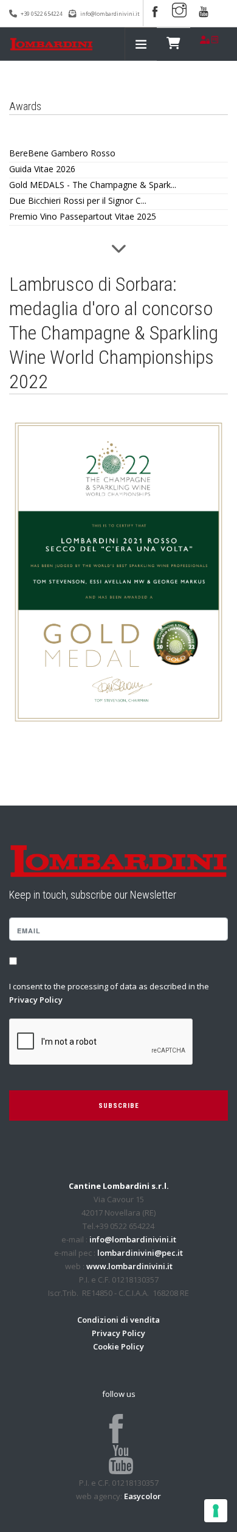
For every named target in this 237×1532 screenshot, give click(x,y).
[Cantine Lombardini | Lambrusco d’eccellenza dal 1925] (51, 44)
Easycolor (142, 1496)
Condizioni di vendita (118, 1319)
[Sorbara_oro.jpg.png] (118, 570)
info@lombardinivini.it (110, 14)
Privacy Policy (36, 999)
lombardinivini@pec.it (140, 1252)
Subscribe (118, 1106)
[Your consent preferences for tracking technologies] (215, 1510)
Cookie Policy (118, 1346)
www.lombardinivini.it (129, 1266)
